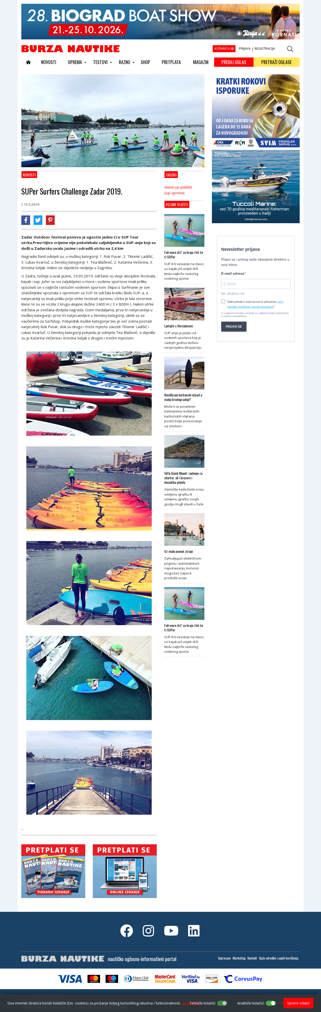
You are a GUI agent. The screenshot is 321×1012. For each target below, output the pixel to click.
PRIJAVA (245, 48)
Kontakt (252, 958)
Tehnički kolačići (202, 1003)
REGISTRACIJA (265, 48)
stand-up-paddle (178, 187)
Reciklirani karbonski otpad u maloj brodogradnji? (183, 397)
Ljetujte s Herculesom (178, 326)
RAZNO (124, 62)
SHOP (145, 62)
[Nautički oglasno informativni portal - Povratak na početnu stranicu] (70, 48)
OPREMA (75, 62)
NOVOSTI (48, 62)
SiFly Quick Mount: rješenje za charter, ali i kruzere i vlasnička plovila (183, 478)
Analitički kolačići (250, 1003)
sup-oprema (174, 192)
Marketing (239, 958)
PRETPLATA (171, 62)
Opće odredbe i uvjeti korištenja (278, 958)
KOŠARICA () (224, 48)
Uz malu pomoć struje (178, 551)
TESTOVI (100, 62)
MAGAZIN (200, 62)
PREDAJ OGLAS (233, 62)
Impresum (224, 958)
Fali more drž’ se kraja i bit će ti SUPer (183, 254)
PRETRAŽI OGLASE (276, 62)
